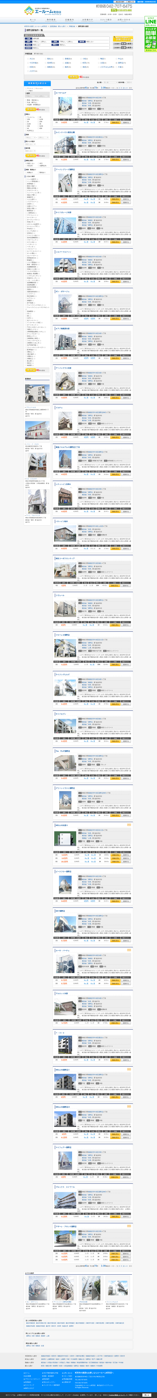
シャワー (31, 294)
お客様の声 (67, 1382)
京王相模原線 (93, 1362)
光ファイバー (32, 320)
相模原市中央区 (93, 98)
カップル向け (32, 231)
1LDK (41, 119)
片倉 (120, 67)
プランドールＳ (31, 407)
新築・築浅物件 (48, 1376)
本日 (41, 163)
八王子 (33, 71)
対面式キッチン (33, 278)
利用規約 (28, 1382)
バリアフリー (32, 202)
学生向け (31, 229)
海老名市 (65, 1326)
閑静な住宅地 (32, 188)
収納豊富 (31, 311)
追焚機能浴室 (32, 282)
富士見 (100, 640)
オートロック (32, 325)
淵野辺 (122, 63)
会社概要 (28, 1376)
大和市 (59, 1326)
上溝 (89, 648)
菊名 (50, 59)
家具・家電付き (33, 264)
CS (29, 313)
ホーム (27, 1373)
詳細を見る (115, 122)
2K (28, 121)
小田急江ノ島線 (64, 1362)
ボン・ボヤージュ (63, 291)
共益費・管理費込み (34, 105)
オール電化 (32, 253)
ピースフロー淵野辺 (63, 871)
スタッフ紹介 (67, 1376)
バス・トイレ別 (33, 280)
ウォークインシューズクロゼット (37, 308)
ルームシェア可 (33, 226)
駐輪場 (30, 260)
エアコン (31, 298)
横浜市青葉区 (70, 1323)
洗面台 (30, 289)
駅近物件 (46, 1379)
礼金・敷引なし (32, 102)
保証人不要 (32, 195)
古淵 (103, 63)
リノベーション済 (34, 192)
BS (29, 316)
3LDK (41, 126)
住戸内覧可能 (32, 345)
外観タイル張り (33, 269)
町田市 (54, 1356)
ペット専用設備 (33, 181)
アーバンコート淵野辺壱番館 (62, 1302)
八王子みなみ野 (107, 67)
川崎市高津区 (99, 1323)
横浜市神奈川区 (41, 1323)
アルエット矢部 (62, 993)
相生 (99, 563)
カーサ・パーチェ (63, 950)
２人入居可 (32, 199)
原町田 (43, 1359)
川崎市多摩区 (109, 1323)
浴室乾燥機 (32, 285)
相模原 (51, 67)
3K (40, 124)
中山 (120, 59)
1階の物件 (31, 354)
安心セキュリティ (49, 1382)
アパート (30, 88)
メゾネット (32, 244)
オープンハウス (33, 220)
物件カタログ (29, 1388)
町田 (86, 63)
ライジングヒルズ (63, 674)
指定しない (31, 163)
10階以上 (31, 356)
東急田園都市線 (82, 1362)
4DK (40, 128)
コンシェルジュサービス (36, 347)
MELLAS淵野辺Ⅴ (63, 1070)
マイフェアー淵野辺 (63, 1147)
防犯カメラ (32, 336)
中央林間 (74, 1359)
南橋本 (43, 1336)
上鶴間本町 (51, 1359)
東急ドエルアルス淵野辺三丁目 (68, 447)
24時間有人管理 (33, 338)
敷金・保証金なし (33, 100)
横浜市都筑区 (80, 1323)
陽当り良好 (32, 186)
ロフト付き (32, 242)
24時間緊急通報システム (36, 331)
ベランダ (31, 247)
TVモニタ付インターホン (36, 327)
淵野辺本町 (102, 412)
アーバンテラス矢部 (63, 368)
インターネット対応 (35, 322)
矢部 (33, 67)
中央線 (121, 1362)
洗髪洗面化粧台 (33, 291)
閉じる (147, 1395)
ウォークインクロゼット (36, 305)
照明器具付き (32, 258)
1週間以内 (43, 166)
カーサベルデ (61, 93)
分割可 (30, 204)
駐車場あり (32, 350)
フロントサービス (34, 340)
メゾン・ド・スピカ (32, 444)
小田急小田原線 (52, 1362)
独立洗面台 (32, 296)
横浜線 (84, 101)
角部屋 (30, 365)
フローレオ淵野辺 (63, 635)
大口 (32, 59)
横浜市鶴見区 (30, 1323)
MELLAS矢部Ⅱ (62, 825)
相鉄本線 (108, 1362)
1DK (28, 119)
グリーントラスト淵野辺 (65, 788)
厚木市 (53, 1326)
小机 (85, 59)
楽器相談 (31, 184)
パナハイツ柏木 (62, 521)
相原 (86, 67)
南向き (30, 363)
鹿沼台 (100, 137)
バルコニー (32, 249)
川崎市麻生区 (119, 1323)
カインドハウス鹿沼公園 (65, 132)
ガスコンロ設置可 (34, 224)
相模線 (84, 648)
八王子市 (99, 1356)
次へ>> (125, 88)
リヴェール (60, 595)
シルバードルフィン (63, 252)
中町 (68, 1359)
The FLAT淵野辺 (63, 751)
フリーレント (32, 215)
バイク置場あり (33, 262)
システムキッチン (34, 276)
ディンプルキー (33, 334)
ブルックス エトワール (65, 1187)
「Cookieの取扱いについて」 (117, 1395)
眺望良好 (31, 210)
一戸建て (30, 91)
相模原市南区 (40, 1326)
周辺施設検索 (67, 1379)
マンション (39, 88)
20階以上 (31, 358)
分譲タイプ (32, 206)
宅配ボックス (32, 329)
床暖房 (30, 300)
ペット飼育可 (32, 179)
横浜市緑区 (61, 1323)
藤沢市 (48, 1326)
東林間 (55, 1366)
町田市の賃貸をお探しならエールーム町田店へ (94, 1373)
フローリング (32, 240)
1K (40, 117)
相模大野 (99, 1359)
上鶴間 (63, 1359)
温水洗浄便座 (32, 287)
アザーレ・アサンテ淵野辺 (66, 1226)
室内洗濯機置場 (33, 237)
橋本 (68, 67)
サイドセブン (61, 714)
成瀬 (68, 63)
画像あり (30, 172)
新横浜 (68, 59)
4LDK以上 (30, 130)
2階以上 (30, 352)
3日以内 (30, 166)
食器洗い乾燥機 (33, 273)
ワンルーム (31, 117)
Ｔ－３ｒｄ (60, 1033)
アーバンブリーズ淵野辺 (65, 169)
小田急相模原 (68, 1366)
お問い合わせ (67, 1373)
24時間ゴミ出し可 (34, 343)
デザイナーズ (32, 190)
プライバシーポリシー (32, 1379)
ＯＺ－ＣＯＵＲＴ (31, 479)
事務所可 (31, 197)
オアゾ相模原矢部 (63, 329)
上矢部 (100, 526)
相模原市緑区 (30, 1326)
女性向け (31, 233)
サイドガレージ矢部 (63, 212)
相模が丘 (81, 1359)
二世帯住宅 (32, 213)
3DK (28, 126)
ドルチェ (59, 408)
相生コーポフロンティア (65, 558)
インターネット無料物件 (51, 1385)
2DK (40, 121)
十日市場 (34, 63)
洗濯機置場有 (32, 267)
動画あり (43, 172)
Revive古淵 (83, 1302)
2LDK (29, 124)
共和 (99, 98)
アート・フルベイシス (33, 515)
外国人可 (31, 222)
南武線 (101, 1362)
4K (28, 128)
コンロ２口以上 (33, 271)
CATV (30, 318)
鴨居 (103, 59)
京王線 (115, 1362)
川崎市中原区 (90, 1323)
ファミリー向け (33, 235)
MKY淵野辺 (60, 911)
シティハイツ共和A (63, 484)
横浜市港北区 (51, 1323)
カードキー (32, 217)
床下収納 (31, 303)
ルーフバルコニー (34, 251)
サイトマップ (29, 1385)
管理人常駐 (32, 208)
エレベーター (32, 255)
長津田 (51, 63)
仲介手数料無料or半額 (50, 1373)
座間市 (71, 1326)
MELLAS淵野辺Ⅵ (63, 1107)
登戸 (93, 1359)
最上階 (30, 361)
